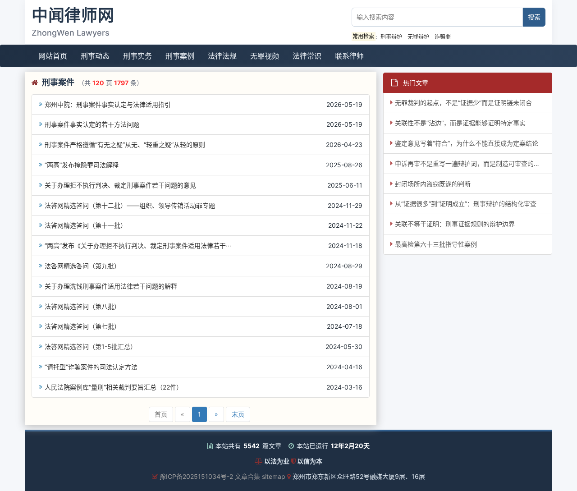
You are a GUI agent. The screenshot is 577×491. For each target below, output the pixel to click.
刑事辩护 (391, 36)
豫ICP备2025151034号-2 (196, 476)
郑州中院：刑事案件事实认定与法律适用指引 (108, 104)
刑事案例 (179, 55)
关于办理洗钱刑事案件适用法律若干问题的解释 (111, 286)
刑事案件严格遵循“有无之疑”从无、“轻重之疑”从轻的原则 (125, 144)
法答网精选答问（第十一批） (86, 225)
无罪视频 (264, 55)
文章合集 (247, 476)
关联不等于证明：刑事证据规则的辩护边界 (455, 224)
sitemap (273, 476)
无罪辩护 (418, 36)
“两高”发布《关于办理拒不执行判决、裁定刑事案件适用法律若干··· (138, 245)
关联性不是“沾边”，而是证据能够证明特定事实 (460, 123)
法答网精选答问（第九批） (82, 266)
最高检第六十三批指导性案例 (436, 244)
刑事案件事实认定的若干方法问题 (92, 124)
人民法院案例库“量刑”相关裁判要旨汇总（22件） (114, 387)
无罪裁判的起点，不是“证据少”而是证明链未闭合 (463, 102)
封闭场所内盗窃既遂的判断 (433, 184)
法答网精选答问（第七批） (82, 326)
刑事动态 (95, 55)
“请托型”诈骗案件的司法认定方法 (91, 367)
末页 (238, 414)
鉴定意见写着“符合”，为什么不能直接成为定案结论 (466, 143)
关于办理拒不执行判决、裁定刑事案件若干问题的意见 (120, 185)
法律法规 (222, 55)
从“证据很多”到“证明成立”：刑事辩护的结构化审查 (465, 203)
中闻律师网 (73, 15)
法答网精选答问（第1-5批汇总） (91, 346)
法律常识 (307, 55)
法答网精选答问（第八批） (82, 306)
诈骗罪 (443, 36)
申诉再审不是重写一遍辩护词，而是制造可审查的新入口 (473, 163)
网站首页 (52, 55)
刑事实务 (137, 55)
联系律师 (349, 55)
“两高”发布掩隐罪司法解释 (82, 165)
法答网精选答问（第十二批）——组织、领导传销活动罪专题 (130, 205)
